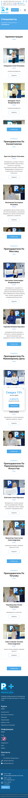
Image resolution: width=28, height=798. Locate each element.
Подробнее (14, 75)
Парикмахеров (5, 720)
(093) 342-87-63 (7, 5)
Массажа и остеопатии (7, 714)
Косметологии (5, 712)
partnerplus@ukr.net (8, 763)
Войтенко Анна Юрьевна (14, 497)
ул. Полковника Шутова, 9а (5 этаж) (13, 775)
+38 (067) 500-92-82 (9, 1)
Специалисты (4, 743)
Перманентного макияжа (8, 725)
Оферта (3, 748)
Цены (2, 745)
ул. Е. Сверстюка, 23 (9, 780)
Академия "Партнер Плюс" (9, 22)
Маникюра (4, 717)
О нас (2, 735)
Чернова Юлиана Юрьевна (14, 327)
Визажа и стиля (5, 722)
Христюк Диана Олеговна (14, 156)
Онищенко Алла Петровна (14, 66)
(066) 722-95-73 (7, 3)
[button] (23, 389)
